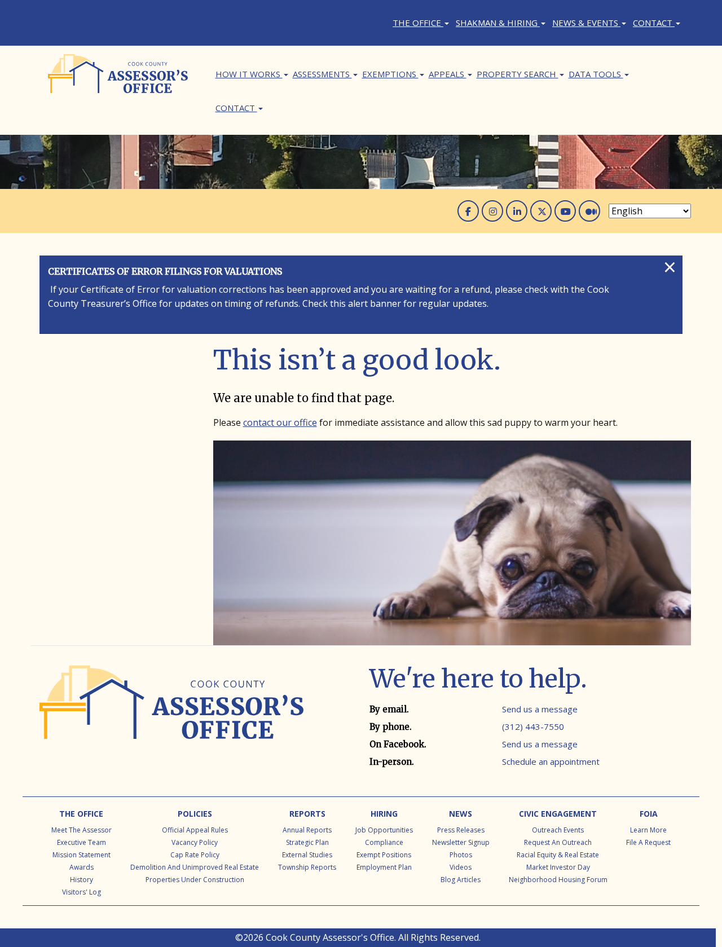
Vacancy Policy (194, 842)
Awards (81, 867)
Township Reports (307, 867)
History (81, 879)
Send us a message (540, 709)
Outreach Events (558, 830)
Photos (461, 855)
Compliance (384, 842)
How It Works (249, 74)
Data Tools (596, 74)
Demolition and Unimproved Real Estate (194, 867)
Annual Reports (307, 830)
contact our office (280, 422)
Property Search (517, 74)
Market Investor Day (558, 867)
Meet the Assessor (81, 830)
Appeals (447, 74)
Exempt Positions (383, 855)
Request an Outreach (558, 842)
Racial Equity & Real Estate (558, 855)
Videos (461, 867)
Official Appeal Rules (195, 830)
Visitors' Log (81, 892)
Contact (654, 22)
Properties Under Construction (195, 879)
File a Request (648, 842)
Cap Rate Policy (194, 855)
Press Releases (461, 830)
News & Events (586, 22)
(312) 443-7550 (533, 726)
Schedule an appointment (551, 761)
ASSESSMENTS (322, 74)
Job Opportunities (384, 830)
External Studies (307, 855)
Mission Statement (81, 855)
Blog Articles (461, 879)
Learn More (648, 830)
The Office (418, 22)
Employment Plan (384, 867)
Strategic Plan (307, 842)
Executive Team (81, 842)
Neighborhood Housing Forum (558, 879)
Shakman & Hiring (498, 22)
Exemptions (390, 74)
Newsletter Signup (461, 842)
